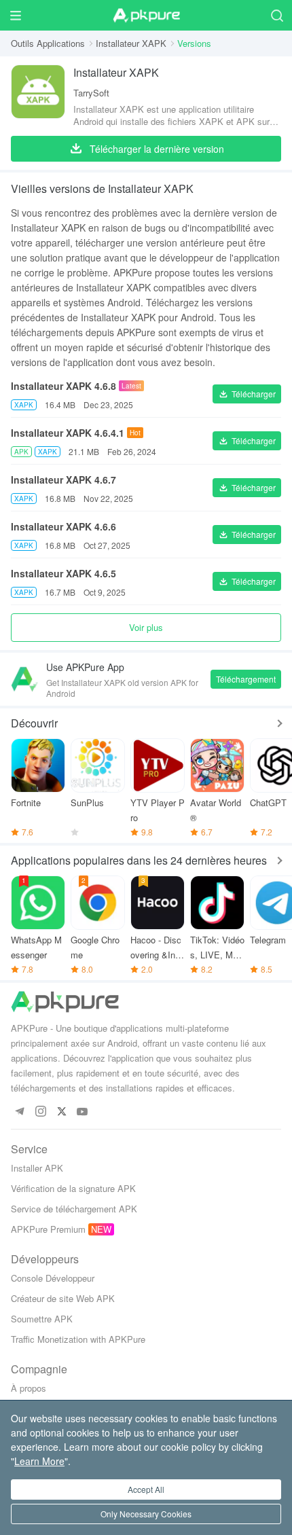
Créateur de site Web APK (63, 1298)
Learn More (39, 1461)
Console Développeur (52, 1277)
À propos (28, 1388)
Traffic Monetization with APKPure (78, 1339)
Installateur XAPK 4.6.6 (63, 526)
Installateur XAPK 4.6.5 (63, 573)
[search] (276, 15)
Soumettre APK (42, 1318)
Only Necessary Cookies (146, 1513)
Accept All (146, 1489)
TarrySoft (91, 92)
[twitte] (61, 1112)
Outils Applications (48, 43)
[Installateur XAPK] (38, 96)
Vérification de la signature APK (73, 1188)
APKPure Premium (48, 1229)
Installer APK (37, 1167)
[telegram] (19, 1112)
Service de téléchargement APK (74, 1208)
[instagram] (40, 1112)
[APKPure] (146, 15)
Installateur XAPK (131, 43)
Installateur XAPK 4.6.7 (63, 479)
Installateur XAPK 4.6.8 (63, 386)
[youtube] (82, 1112)
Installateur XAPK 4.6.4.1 (67, 432)
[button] (247, 393)
